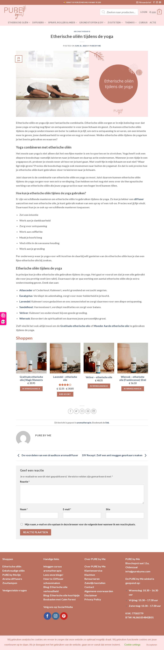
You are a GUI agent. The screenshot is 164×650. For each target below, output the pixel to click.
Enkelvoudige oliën (13, 570)
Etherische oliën (18, 22)
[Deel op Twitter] (76, 411)
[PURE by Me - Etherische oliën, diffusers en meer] (18, 12)
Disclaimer (90, 595)
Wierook (24, 318)
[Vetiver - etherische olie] (99, 358)
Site (108, 509)
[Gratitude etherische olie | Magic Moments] (31, 358)
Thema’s (130, 22)
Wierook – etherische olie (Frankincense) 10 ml (132, 378)
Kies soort (65, 394)
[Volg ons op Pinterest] (64, 616)
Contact (89, 586)
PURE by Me (95, 46)
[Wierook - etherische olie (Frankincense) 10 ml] (132, 358)
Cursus (143, 22)
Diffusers (38, 22)
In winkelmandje (31, 389)
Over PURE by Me (95, 566)
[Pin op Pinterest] (87, 411)
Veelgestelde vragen (14, 590)
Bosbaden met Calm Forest (59, 599)
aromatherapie (82, 31)
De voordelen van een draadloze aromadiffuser (49, 455)
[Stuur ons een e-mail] (160, 2)
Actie (153, 22)
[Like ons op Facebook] (154, 2)
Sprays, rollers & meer (61, 22)
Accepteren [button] (151, 645)
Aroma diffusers (12, 578)
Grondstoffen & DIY (91, 22)
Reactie (24, 481)
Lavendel (24, 301)
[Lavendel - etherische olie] (65, 358)
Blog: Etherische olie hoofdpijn (61, 595)
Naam (24, 509)
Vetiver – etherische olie (99, 377)
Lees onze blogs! (53, 574)
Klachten (89, 574)
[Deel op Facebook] (70, 411)
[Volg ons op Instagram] (157, 2)
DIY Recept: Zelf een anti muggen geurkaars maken (112, 455)
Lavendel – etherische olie (65, 378)
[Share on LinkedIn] (93, 411)
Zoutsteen (114, 22)
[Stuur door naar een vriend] (82, 411)
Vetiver (23, 312)
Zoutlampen (9, 582)
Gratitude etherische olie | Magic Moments (31, 378)
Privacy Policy (92, 599)
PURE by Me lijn (11, 574)
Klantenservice (93, 570)
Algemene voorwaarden (98, 591)
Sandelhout (26, 307)
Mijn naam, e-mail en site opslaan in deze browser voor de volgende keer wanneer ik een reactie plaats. (80, 524)
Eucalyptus (26, 295)
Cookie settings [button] (132, 644)
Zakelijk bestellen (94, 582)
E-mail (67, 509)
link (107, 422)
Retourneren (92, 578)
